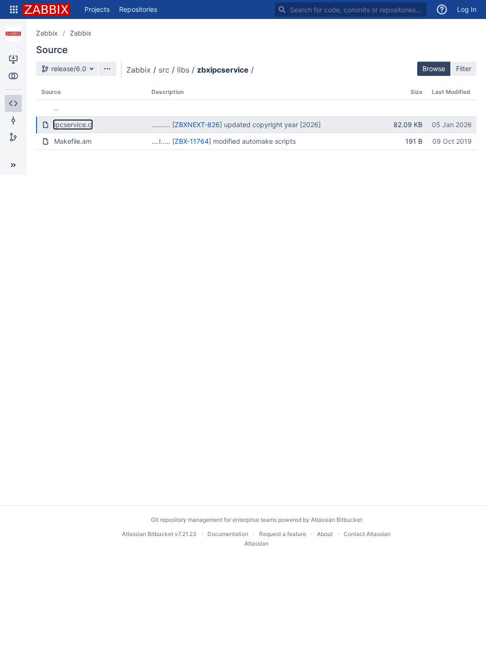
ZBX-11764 (192, 141)
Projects (97, 9)
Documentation (227, 533)
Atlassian (256, 543)
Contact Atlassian (367, 533)
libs (183, 69)
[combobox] (351, 9)
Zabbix (47, 33)
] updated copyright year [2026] (270, 124)
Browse (433, 69)
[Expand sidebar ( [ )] (13, 165)
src (164, 69)
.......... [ (163, 124)
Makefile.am (73, 141)
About (325, 533)
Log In (467, 9)
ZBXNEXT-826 (197, 124)
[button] (14, 9)
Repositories (138, 9)
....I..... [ (163, 141)
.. (56, 108)
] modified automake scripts (252, 141)
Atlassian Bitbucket (336, 519)
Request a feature (282, 533)
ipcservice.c (73, 124)
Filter (463, 69)
